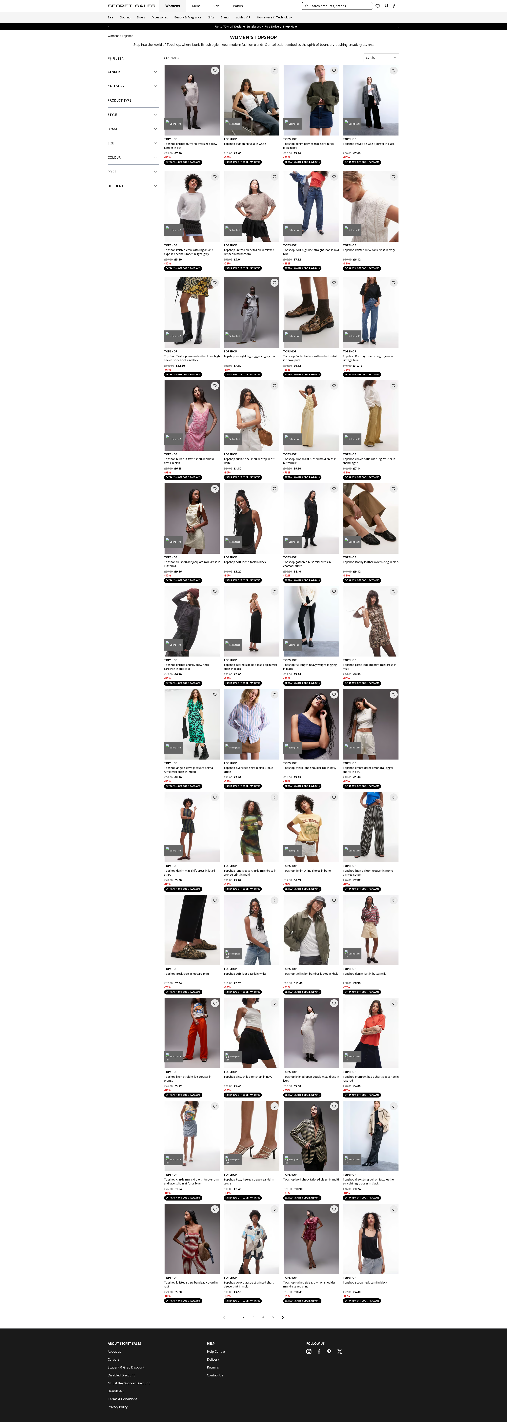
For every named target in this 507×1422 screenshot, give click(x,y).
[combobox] (337, 6)
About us (114, 1351)
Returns (213, 1367)
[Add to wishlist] (215, 70)
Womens (172, 6)
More (371, 45)
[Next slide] (398, 26)
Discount (116, 186)
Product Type (119, 100)
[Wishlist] (378, 6)
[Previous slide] (108, 26)
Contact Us (215, 1375)
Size (111, 143)
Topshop (127, 36)
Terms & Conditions (122, 1399)
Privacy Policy (118, 1407)
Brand (113, 129)
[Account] (387, 6)
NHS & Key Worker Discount (129, 1383)
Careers (113, 1359)
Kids (216, 6)
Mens (196, 6)
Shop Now (282, 26)
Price (112, 172)
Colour (114, 157)
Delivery (213, 1359)
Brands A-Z (116, 1391)
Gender (114, 72)
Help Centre (216, 1351)
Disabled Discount (121, 1375)
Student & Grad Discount (126, 1367)
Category (116, 86)
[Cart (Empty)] (395, 6)
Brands (237, 6)
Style (112, 115)
